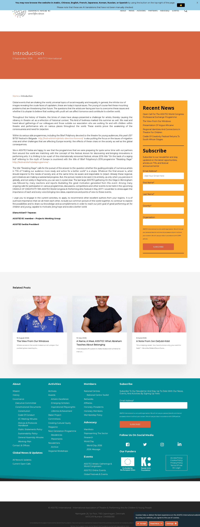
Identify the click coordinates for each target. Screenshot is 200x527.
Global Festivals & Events (96, 474)
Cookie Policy (176, 460)
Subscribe (126, 384)
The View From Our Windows (157, 121)
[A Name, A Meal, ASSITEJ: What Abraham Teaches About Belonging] (99, 330)
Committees (54, 419)
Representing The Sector (96, 433)
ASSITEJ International (50, 58)
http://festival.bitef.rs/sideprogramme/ (30, 162)
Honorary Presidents (93, 407)
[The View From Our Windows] (40, 330)
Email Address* (150, 171)
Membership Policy (93, 415)
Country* (147, 206)
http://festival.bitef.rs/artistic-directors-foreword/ (60, 138)
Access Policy (176, 458)
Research (88, 437)
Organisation (149, 217)
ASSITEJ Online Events (95, 470)
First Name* (148, 182)
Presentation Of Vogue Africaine (158, 125)
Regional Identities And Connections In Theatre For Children (161, 131)
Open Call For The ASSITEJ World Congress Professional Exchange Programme (163, 115)
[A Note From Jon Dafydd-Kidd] (159, 330)
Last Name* (148, 194)
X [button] (197, 2)
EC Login (176, 468)
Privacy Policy (176, 463)
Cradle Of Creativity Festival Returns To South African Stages (161, 138)
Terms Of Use (176, 465)
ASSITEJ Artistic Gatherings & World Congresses (98, 465)
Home (16, 96)
